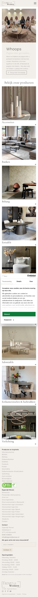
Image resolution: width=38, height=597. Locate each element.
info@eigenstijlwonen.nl (10, 537)
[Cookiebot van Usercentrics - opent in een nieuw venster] (27, 276)
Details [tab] (19, 281)
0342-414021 (7, 535)
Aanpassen (7, 320)
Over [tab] (31, 281)
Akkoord (7, 314)
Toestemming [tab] (6, 281)
